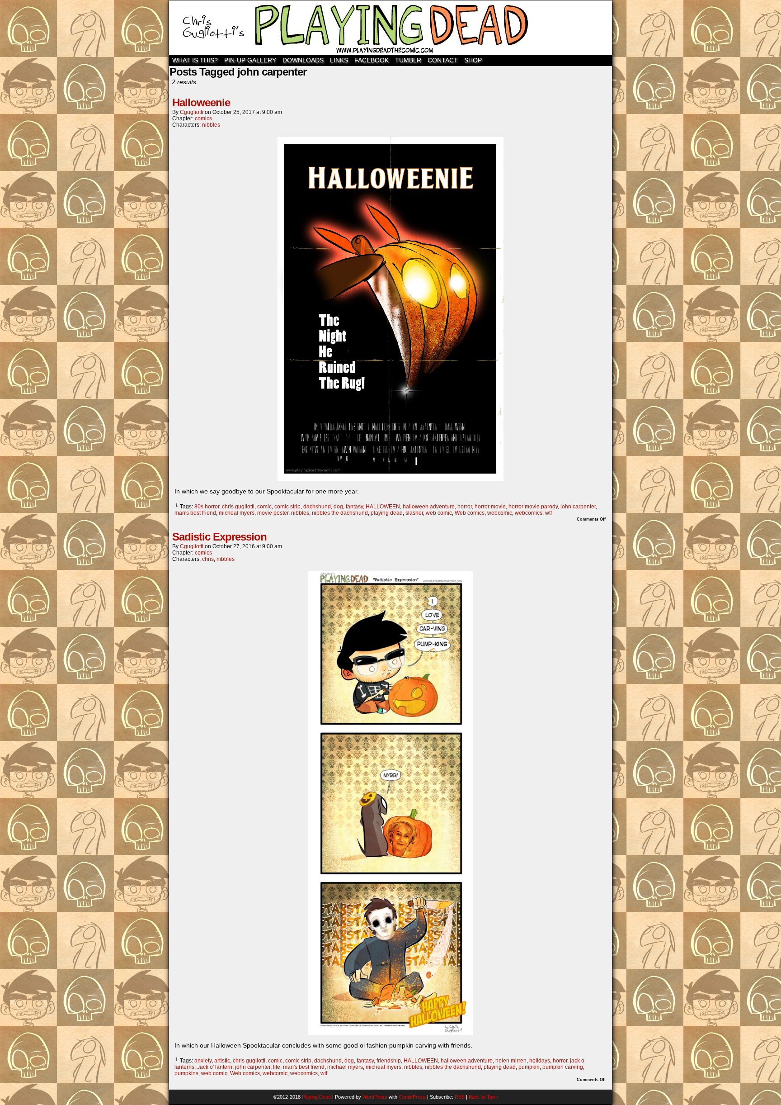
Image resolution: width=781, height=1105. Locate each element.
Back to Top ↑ (484, 1097)
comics (203, 118)
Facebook (371, 60)
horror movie (490, 506)
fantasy (354, 506)
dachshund (317, 506)
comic (264, 506)
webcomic (499, 513)
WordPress (374, 1097)
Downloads (303, 60)
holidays (539, 1061)
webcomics (528, 513)
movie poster (272, 513)
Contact (443, 60)
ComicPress (412, 1097)
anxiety (203, 1061)
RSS (460, 1097)
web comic (439, 513)
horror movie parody (533, 506)
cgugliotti (191, 112)
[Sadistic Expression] (390, 1032)
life (276, 1067)
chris (208, 559)
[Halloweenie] (390, 478)
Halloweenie (201, 102)
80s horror (206, 506)
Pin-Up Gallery (250, 60)
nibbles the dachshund (340, 513)
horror (464, 506)
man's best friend (195, 513)
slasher (414, 513)
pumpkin (529, 1067)
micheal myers (236, 513)
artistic (222, 1061)
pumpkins (186, 1073)
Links (339, 60)
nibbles (211, 125)
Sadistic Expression (219, 537)
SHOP (473, 60)
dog (338, 506)
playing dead (387, 513)
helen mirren (511, 1061)
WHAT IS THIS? (195, 60)
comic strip (287, 506)
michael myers (345, 1067)
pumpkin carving (562, 1067)
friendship (388, 1061)
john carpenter (578, 506)
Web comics (470, 513)
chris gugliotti (238, 506)
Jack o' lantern (214, 1067)
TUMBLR (408, 60)
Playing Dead (390, 27)
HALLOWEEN (383, 506)
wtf (548, 513)
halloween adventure (429, 506)
